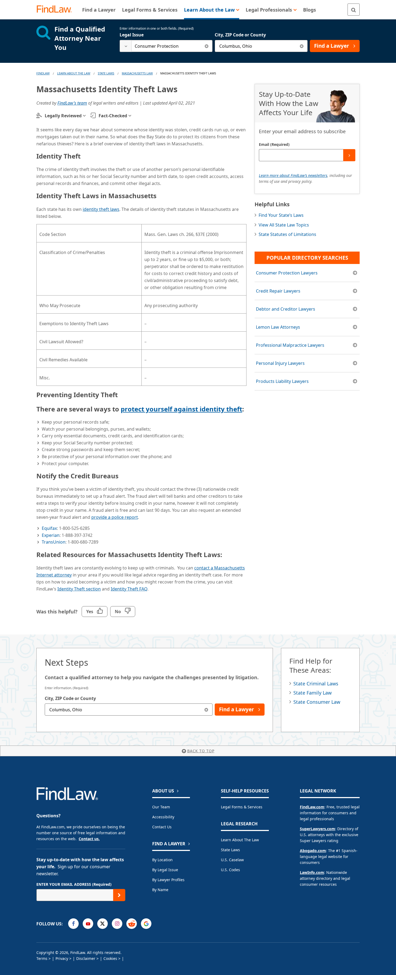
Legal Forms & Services (241, 806)
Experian (51, 535)
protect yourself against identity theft (181, 408)
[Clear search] (206, 46)
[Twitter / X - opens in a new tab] (102, 923)
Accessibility (163, 816)
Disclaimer (85, 958)
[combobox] (166, 46)
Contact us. (89, 838)
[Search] (354, 10)
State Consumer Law (316, 702)
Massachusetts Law (137, 73)
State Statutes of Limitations (287, 234)
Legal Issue (132, 35)
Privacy (61, 958)
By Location (162, 859)
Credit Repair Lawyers (278, 291)
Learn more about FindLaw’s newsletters (293, 175)
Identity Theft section (79, 589)
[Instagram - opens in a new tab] (117, 923)
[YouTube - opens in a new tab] (88, 923)
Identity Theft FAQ (129, 589)
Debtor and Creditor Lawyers (285, 309)
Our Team (161, 806)
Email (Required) (274, 144)
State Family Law (312, 692)
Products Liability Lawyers (282, 381)
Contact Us (162, 826)
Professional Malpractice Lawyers (290, 345)
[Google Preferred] (146, 923)
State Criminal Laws (315, 683)
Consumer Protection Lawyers (287, 273)
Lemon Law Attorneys (278, 327)
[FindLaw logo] (56, 9)
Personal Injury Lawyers (280, 363)
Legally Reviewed (63, 116)
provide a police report (114, 517)
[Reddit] (131, 923)
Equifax (49, 528)
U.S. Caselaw (232, 859)
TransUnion (53, 542)
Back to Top (200, 750)
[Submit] (349, 155)
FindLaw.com (312, 806)
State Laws (106, 73)
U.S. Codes (230, 869)
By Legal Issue (165, 869)
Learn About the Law (240, 839)
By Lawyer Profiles (168, 879)
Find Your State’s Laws (281, 215)
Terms (41, 958)
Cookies (110, 958)
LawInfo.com (312, 872)
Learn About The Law (73, 73)
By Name (160, 889)
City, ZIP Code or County (240, 35)
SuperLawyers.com (317, 828)
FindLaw (43, 73)
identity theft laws (101, 209)
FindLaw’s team (72, 103)
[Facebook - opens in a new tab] (73, 923)
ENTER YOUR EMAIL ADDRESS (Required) (74, 884)
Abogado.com (313, 850)
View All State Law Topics (284, 225)
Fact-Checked (113, 116)
